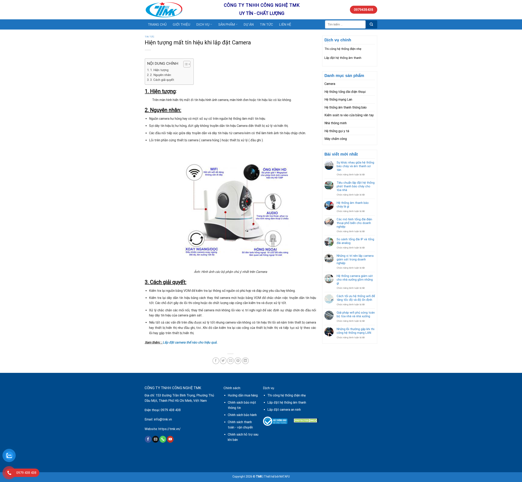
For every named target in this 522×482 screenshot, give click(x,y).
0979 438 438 (171, 410)
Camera (329, 84)
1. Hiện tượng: (159, 70)
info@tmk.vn (163, 419)
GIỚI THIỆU (181, 24)
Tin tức (150, 36)
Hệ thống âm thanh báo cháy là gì (353, 204)
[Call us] (162, 439)
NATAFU (284, 476)
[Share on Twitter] (223, 360)
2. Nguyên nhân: (160, 75)
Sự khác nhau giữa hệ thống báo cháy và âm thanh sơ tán (355, 166)
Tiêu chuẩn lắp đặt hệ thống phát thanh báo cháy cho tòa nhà (356, 186)
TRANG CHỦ (157, 24)
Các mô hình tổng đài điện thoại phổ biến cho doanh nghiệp (354, 222)
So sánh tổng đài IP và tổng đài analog (355, 241)
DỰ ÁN (249, 24)
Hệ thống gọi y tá (336, 131)
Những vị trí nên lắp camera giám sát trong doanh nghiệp (355, 259)
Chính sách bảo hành (242, 415)
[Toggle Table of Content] (184, 64)
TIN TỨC (266, 24)
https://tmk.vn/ (169, 429)
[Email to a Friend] (230, 360)
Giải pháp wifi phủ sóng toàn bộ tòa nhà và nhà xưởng (356, 314)
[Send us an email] (155, 439)
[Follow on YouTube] (170, 439)
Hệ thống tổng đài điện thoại (345, 92)
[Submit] (371, 24)
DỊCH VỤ (202, 24)
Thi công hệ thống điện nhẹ (342, 49)
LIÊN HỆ (285, 24)
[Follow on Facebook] (148, 439)
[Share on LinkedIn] (245, 360)
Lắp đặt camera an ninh (284, 410)
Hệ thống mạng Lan (338, 99)
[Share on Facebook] (215, 360)
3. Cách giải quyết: (162, 80)
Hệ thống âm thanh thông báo (345, 107)
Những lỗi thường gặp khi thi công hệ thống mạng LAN (355, 331)
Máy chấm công (335, 139)
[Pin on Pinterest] (237, 360)
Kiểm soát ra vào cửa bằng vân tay (349, 115)
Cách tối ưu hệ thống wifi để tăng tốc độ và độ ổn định (356, 298)
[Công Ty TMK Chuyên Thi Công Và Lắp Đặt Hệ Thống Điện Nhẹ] (181, 9)
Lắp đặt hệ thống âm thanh (342, 58)
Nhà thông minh (335, 123)
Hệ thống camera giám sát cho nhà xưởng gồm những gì (355, 279)
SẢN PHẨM (226, 24)
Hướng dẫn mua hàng (243, 395)
